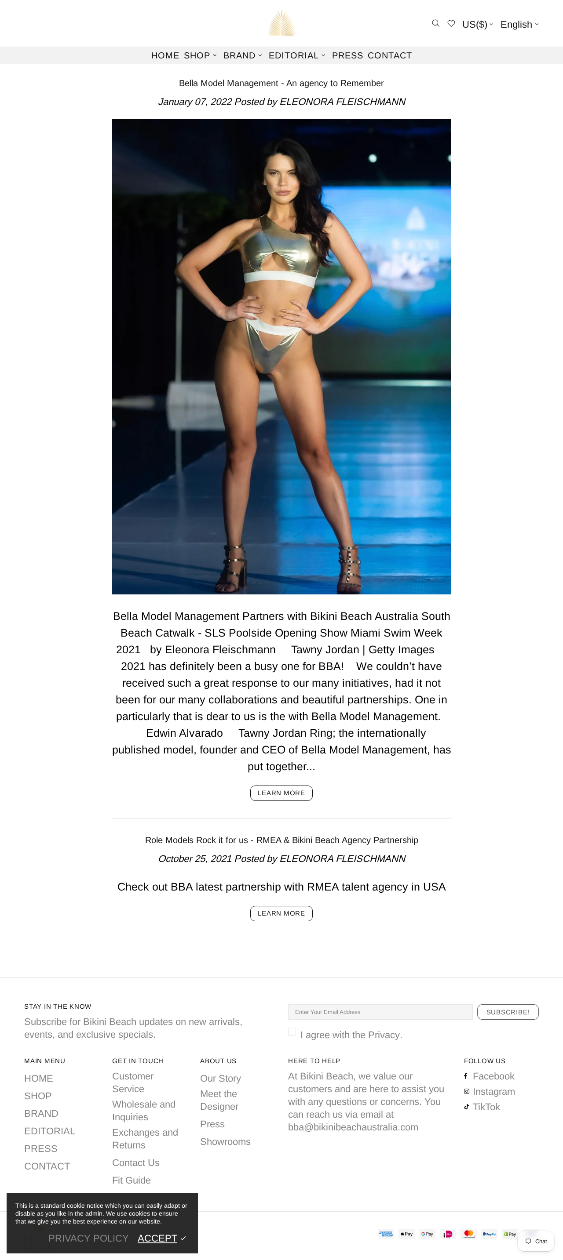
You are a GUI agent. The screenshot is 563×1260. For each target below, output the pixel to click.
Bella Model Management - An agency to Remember (281, 83)
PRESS (41, 1148)
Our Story (220, 1078)
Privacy (384, 1034)
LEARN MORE (281, 793)
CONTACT (47, 1166)
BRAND (41, 1113)
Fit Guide (131, 1180)
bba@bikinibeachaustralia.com (353, 1127)
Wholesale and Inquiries (143, 1110)
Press (212, 1124)
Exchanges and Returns (145, 1139)
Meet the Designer (219, 1100)
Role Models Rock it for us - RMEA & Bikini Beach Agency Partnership (281, 840)
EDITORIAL (49, 1131)
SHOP (38, 1095)
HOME (38, 1078)
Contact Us (136, 1162)
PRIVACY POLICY (88, 1238)
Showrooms (225, 1141)
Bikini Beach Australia (281, 23)
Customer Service (133, 1082)
